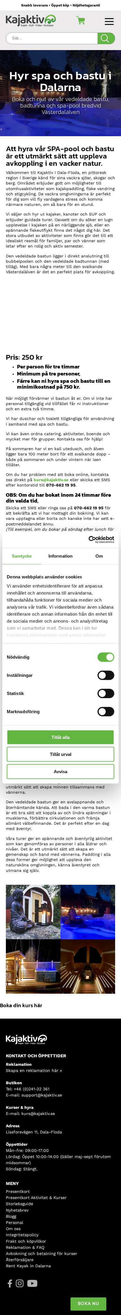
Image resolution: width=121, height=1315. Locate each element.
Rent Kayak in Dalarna (28, 1265)
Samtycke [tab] (22, 555)
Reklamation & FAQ (25, 1247)
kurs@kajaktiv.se (51, 479)
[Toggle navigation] (110, 20)
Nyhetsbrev (17, 1210)
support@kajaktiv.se (41, 1095)
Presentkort (18, 1191)
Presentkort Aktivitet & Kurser (36, 1197)
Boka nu (88, 1304)
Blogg (11, 1216)
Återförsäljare (19, 1259)
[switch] (106, 675)
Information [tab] (60, 555)
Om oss (13, 1228)
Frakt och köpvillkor (26, 1241)
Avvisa (60, 771)
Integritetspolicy (22, 1234)
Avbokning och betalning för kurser (41, 1253)
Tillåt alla (60, 737)
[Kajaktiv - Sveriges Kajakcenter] (31, 20)
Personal (14, 1222)
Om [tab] (99, 555)
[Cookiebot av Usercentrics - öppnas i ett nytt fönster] (88, 540)
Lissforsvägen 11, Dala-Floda (34, 1132)
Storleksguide (19, 1203)
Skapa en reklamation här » (34, 1070)
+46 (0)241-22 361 (31, 1089)
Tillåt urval (60, 754)
